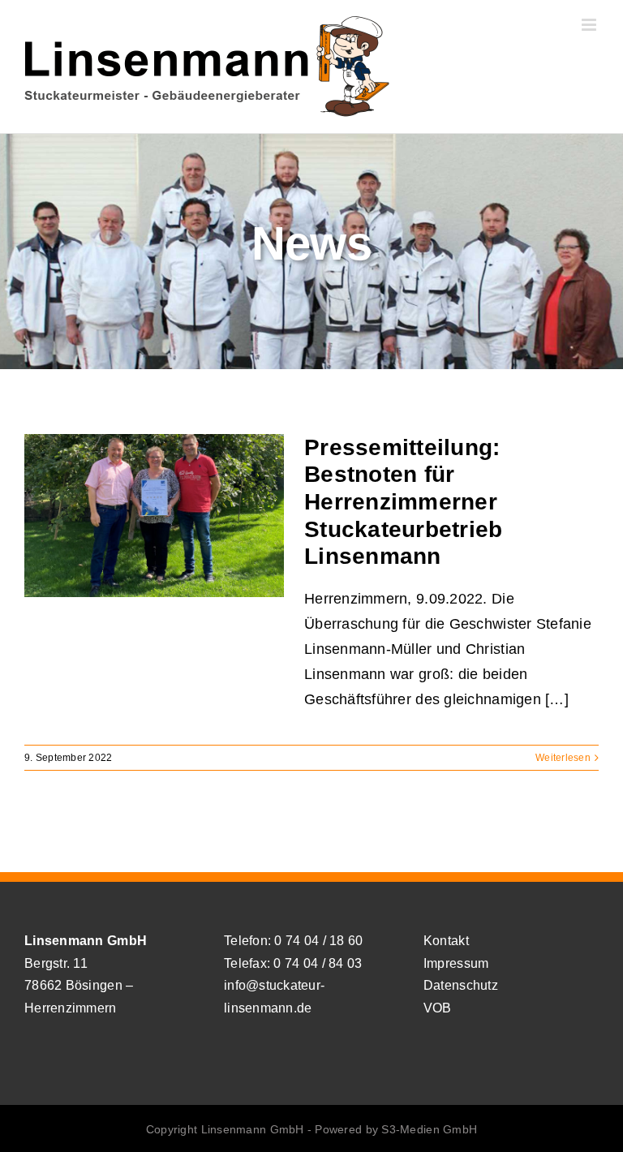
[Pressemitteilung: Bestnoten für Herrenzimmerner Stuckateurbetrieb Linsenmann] (154, 516)
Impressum (455, 963)
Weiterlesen (563, 757)
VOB (437, 1008)
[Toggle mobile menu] (590, 24)
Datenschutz (460, 985)
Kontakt (446, 941)
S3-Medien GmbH (429, 1129)
